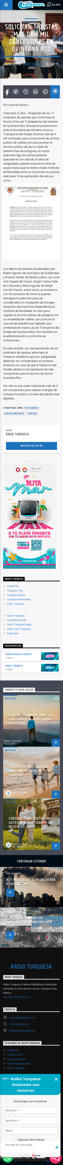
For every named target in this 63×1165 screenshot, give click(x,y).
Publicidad (12, 633)
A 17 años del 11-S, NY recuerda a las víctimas (31, 882)
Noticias (31, 21)
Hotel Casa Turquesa (19, 629)
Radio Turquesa (33, 64)
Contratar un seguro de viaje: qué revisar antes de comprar (30, 771)
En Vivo (56, 5)
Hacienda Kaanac (17, 620)
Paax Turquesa (15, 603)
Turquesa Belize (16, 595)
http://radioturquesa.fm (22, 1017)
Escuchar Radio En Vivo (16, 997)
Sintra (32, 413)
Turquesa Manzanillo (19, 599)
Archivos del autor (31, 446)
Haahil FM (12, 586)
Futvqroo (32, 407)
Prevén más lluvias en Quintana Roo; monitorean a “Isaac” (29, 922)
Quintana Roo (14, 413)
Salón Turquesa (16, 615)
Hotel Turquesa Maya (19, 624)
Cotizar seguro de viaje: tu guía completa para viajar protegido (30, 719)
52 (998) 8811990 (19, 1024)
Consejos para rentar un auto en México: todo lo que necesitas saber (31, 822)
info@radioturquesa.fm (22, 1030)
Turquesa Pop (15, 590)
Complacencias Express (18, 654)
